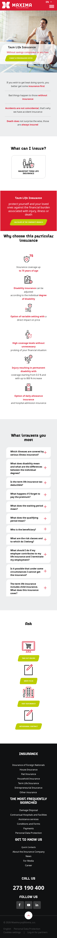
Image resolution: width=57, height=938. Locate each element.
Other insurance (28, 792)
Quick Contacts (28, 847)
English (7, 928)
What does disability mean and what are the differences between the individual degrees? (26, 468)
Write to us (28, 681)
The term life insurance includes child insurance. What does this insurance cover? (24, 588)
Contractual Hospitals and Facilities (28, 814)
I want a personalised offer (21, 58)
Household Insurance (28, 778)
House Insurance (28, 769)
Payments (28, 828)
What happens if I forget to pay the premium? (25, 495)
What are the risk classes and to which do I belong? (26, 540)
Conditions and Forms (28, 823)
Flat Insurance (28, 774)
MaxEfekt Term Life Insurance (28, 172)
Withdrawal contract (28, 726)
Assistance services (29, 819)
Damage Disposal (28, 810)
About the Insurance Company (29, 851)
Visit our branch (29, 704)
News (28, 856)
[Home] (17, 4)
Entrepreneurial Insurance (28, 787)
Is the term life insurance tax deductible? (26, 483)
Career (28, 865)
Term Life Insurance (28, 783)
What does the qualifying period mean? (24, 519)
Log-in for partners (37, 932)
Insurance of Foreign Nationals (28, 765)
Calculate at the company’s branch (28, 222)
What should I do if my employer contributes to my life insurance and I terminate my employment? (26, 555)
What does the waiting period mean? (26, 507)
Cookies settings (12, 932)
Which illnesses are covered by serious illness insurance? (27, 453)
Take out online (28, 658)
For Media (28, 860)
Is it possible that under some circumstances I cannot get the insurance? (26, 572)
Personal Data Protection (28, 832)
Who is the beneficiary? (23, 529)
